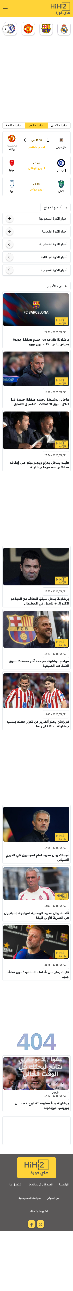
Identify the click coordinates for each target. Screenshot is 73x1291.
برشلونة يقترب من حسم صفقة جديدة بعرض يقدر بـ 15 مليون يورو (41, 342)
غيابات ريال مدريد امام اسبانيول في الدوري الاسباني (37, 857)
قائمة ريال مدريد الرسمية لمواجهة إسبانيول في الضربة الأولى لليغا (36, 915)
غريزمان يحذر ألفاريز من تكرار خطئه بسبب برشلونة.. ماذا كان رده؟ (38, 724)
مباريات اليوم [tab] (36, 125)
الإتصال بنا (15, 1184)
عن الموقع (53, 1198)
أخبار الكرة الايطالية (54, 257)
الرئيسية (64, 1184)
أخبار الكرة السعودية (53, 218)
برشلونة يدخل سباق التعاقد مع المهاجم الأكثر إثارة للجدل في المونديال (40, 601)
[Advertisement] (36, 80)
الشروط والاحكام (39, 1211)
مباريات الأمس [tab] (59, 125)
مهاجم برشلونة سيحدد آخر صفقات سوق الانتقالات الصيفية (39, 663)
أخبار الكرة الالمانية (54, 231)
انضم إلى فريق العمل (40, 1184)
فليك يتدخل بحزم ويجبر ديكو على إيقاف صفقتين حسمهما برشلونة (39, 465)
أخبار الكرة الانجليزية (53, 244)
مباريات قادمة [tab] (14, 125)
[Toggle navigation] (5, 8)
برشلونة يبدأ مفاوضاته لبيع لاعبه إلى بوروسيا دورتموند (42, 1105)
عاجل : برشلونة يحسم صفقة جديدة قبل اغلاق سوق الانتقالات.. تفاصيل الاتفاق (39, 401)
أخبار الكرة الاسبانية (53, 270)
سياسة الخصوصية (29, 1198)
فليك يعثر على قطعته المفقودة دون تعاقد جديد (38, 974)
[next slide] (5, 29)
